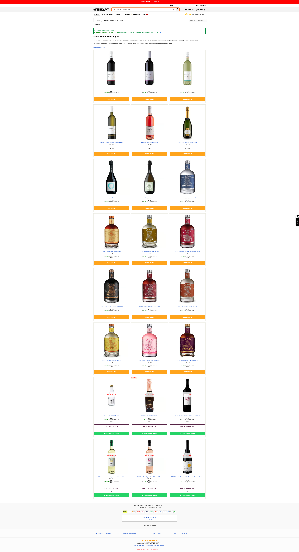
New (103, 14)
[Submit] (178, 9)
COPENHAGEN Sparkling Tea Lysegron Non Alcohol (149, 197)
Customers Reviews (198, 14)
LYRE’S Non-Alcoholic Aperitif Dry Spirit (149, 251)
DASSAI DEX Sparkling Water (111, 415)
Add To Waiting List (111, 426)
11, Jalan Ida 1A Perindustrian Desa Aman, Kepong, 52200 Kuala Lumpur (149, 547)
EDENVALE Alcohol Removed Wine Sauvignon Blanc (187, 88)
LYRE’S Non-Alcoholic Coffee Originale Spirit (112, 306)
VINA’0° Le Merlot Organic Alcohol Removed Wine (187, 415)
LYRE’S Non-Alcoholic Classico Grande (187, 142)
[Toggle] (175, 526)
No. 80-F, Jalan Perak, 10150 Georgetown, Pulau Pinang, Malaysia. (149, 545)
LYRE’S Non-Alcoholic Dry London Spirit (187, 197)
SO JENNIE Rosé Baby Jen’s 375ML (149, 415)
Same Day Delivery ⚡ (124, 14)
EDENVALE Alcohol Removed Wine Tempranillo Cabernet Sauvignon (187, 477)
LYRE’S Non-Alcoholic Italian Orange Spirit (149, 306)
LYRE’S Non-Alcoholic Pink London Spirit (149, 360)
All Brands (110, 14)
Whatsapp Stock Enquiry (112, 433)
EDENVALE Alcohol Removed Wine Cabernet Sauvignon (149, 88)
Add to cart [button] (111, 99)
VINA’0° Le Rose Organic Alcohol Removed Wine (149, 477)
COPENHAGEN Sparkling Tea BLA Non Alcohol (111, 197)
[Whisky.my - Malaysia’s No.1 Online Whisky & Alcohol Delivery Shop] (101, 9)
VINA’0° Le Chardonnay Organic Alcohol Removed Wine (111, 477)
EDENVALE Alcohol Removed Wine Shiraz (111, 88)
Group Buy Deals (139, 14)
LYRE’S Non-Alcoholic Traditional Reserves (187, 360)
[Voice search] (173, 9)
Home (98, 20)
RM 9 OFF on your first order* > (149, 1)
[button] (97, 14)
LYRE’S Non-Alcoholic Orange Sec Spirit (187, 306)
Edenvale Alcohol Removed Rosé (149, 142)
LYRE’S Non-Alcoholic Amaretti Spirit (112, 251)
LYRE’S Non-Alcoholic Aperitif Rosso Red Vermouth (187, 251)
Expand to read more (99, 47)
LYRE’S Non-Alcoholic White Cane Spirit (111, 360)
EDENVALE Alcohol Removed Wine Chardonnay (111, 142)
